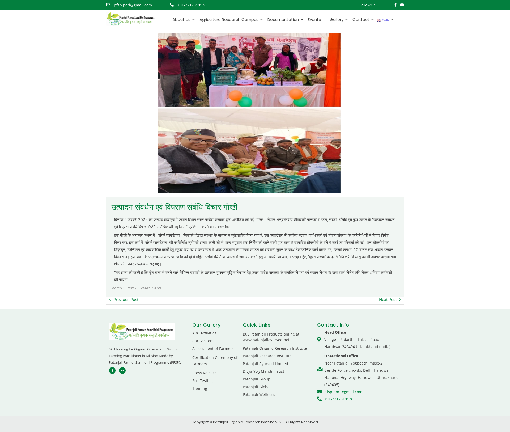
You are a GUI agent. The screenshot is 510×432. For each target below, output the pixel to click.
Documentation (283, 19)
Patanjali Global (257, 386)
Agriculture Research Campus (228, 19)
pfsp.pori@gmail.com (133, 4)
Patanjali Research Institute (267, 355)
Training (199, 388)
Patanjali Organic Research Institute (275, 348)
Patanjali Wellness (259, 394)
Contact (360, 19)
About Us (181, 19)
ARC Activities (204, 333)
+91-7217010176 (191, 4)
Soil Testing (202, 380)
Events (314, 19)
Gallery (336, 19)
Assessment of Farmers (213, 348)
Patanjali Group (256, 379)
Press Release (204, 372)
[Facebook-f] (395, 5)
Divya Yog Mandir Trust (263, 371)
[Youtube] (402, 5)
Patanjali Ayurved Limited (265, 363)
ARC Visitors (203, 340)
